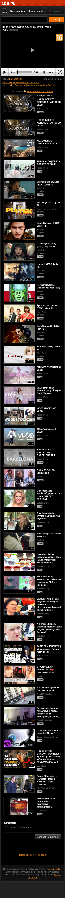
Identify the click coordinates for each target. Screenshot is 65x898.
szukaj (56, 19)
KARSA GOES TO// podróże (40, 91)
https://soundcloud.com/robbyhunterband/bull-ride (33, 85)
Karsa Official (15, 79)
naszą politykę (53, 869)
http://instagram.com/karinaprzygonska (20, 82)
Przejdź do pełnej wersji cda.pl (32, 855)
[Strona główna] (8, 3)
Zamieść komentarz (48, 836)
